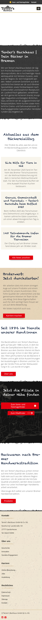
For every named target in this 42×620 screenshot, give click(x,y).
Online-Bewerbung (8, 570)
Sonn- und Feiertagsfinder (20, 2)
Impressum (5, 596)
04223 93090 (9, 533)
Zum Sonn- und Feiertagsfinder (18, 405)
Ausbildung (6, 577)
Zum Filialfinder (18, 413)
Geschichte (6, 548)
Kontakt (33, 2)
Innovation (5, 551)
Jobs (3, 574)
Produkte (8, 501)
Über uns (8, 373)
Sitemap (5, 599)
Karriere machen (14, 315)
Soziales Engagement (10, 555)
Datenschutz (6, 592)
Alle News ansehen (21, 257)
